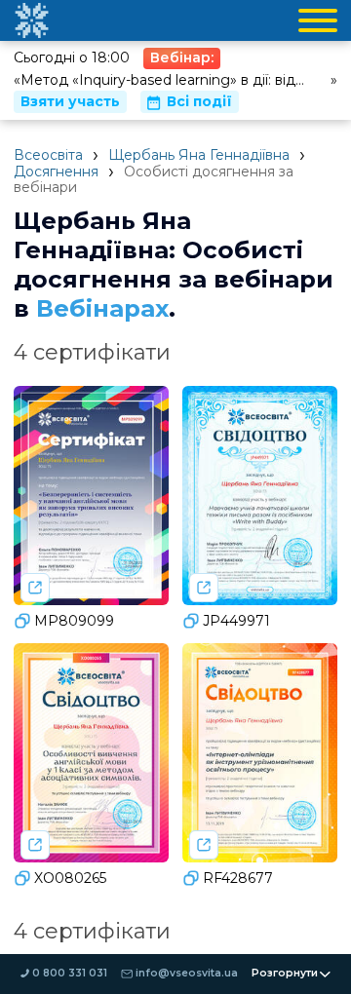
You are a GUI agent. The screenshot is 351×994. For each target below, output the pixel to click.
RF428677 (238, 878)
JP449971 (236, 621)
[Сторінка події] (35, 587)
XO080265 (70, 878)
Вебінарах (102, 308)
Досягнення (56, 171)
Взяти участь (70, 101)
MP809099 (74, 621)
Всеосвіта (48, 155)
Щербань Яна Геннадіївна (199, 155)
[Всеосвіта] (31, 20)
